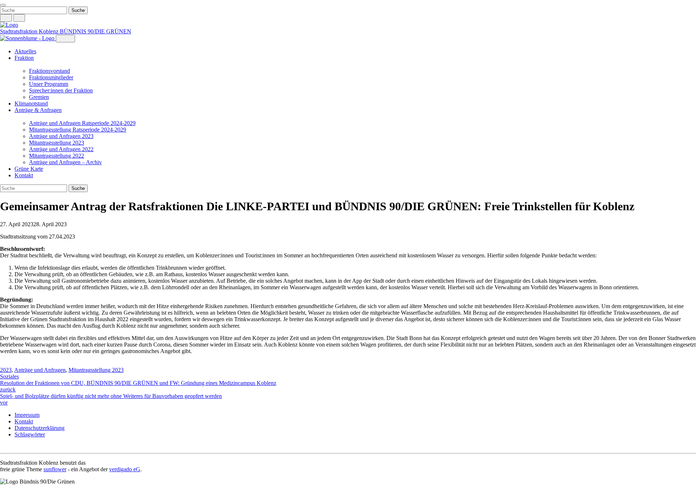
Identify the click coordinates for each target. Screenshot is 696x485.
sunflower (55, 469)
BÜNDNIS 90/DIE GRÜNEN (95, 31)
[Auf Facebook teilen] (3, 363)
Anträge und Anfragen (40, 370)
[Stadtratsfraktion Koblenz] (9, 25)
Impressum (27, 415)
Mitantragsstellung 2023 (56, 143)
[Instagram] (3, 447)
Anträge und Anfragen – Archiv (65, 162)
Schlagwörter (29, 434)
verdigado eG (124, 469)
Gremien (39, 97)
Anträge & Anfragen (38, 110)
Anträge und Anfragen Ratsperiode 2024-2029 (82, 123)
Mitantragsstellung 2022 (56, 156)
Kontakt (23, 175)
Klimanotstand (31, 103)
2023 (6, 370)
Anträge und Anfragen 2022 (61, 149)
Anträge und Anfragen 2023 (61, 136)
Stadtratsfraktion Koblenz (30, 31)
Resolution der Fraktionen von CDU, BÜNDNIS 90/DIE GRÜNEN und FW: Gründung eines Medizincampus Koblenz (138, 386)
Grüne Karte (28, 169)
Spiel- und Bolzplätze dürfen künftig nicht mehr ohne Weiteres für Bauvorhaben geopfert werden (111, 399)
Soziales (9, 376)
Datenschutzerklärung (39, 428)
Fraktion (24, 58)
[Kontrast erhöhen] (19, 18)
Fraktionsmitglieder (51, 77)
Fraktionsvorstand (49, 71)
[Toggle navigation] (3, 5)
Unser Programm (48, 84)
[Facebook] (10, 447)
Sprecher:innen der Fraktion (61, 90)
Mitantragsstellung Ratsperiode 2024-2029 (77, 130)
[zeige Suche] (6, 18)
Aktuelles (25, 51)
